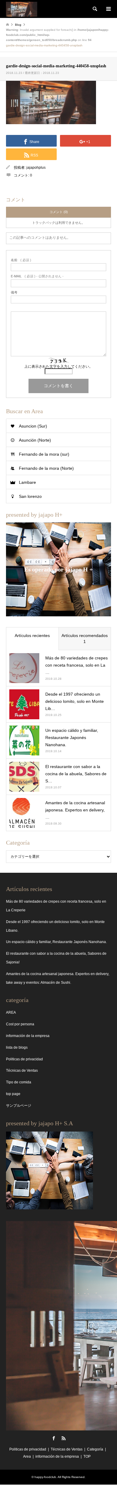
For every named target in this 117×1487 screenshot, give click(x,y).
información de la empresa (28, 1036)
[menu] (108, 9)
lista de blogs (17, 1047)
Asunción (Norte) (35, 440)
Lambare (27, 482)
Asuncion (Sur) (33, 426)
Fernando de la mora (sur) (44, 454)
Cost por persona (20, 1024)
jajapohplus (36, 167)
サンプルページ (18, 1105)
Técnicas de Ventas (22, 1070)
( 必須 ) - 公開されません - (37, 276)
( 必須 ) (21, 260)
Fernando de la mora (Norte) (46, 468)
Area (27, 1456)
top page (13, 1094)
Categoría (95, 1449)
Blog (18, 24)
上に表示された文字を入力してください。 (58, 366)
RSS (64, 1438)
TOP (87, 1456)
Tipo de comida (18, 1082)
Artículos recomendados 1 (85, 638)
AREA (11, 1012)
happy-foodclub (45, 1477)
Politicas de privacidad (24, 1059)
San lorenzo (30, 496)
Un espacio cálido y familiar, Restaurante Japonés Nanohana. (56, 942)
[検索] (95, 9)
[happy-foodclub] (21, 9)
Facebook (54, 1438)
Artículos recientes (32, 635)
